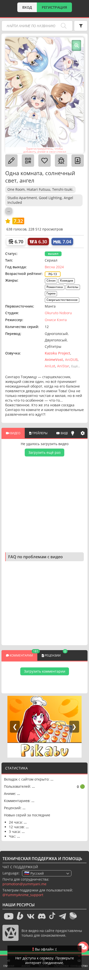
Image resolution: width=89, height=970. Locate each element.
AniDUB (71, 359)
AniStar (63, 366)
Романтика (54, 287)
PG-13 (52, 274)
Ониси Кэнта (56, 319)
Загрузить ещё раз (44, 452)
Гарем (50, 293)
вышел (53, 253)
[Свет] (73, 433)
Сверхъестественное (62, 300)
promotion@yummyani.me (24, 884)
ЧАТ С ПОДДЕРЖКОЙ (20, 867)
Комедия (66, 280)
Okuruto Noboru (58, 312)
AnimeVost (54, 359)
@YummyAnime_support (22, 894)
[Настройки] (83, 433)
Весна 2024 (54, 267)
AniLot (50, 366)
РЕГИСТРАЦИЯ (54, 7)
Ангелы (72, 287)
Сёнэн (51, 280)
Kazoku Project (57, 353)
